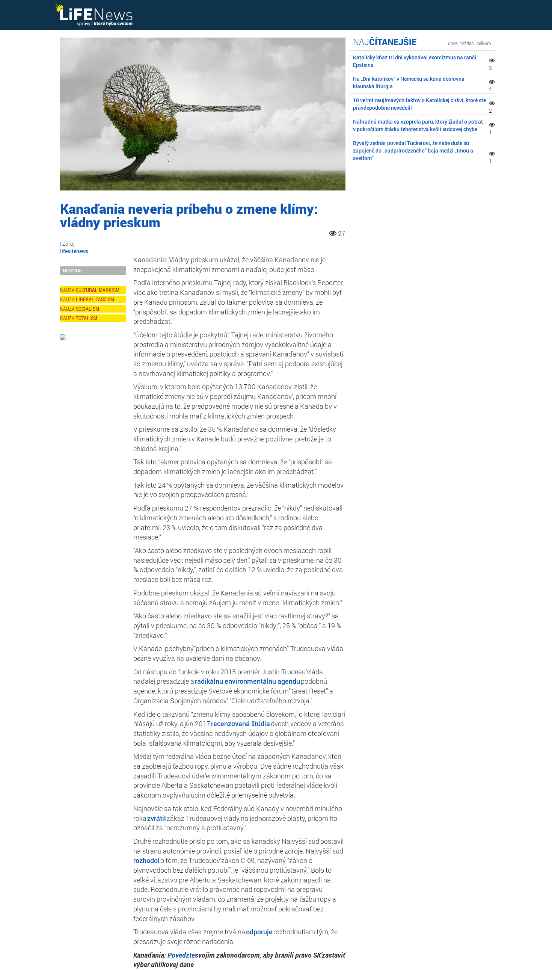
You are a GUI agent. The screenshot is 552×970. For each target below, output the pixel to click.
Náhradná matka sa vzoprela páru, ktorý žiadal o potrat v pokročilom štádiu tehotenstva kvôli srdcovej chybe (418, 125)
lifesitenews (74, 251)
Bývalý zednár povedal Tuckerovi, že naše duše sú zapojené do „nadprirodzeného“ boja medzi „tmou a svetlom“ (413, 150)
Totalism (86, 318)
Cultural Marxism (97, 289)
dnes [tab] (453, 43)
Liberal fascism (95, 299)
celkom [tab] (484, 43)
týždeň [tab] (467, 43)
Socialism (87, 308)
